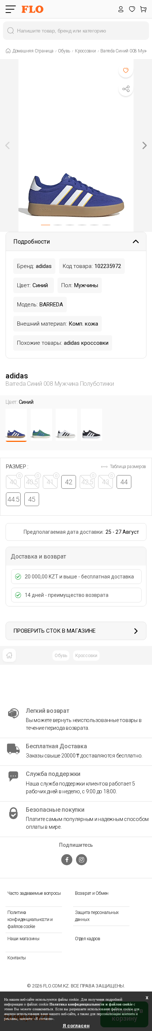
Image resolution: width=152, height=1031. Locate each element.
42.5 (87, 482)
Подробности (31, 241)
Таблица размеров (127, 466)
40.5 (32, 482)
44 (124, 482)
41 (50, 482)
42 (68, 482)
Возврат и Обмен (91, 893)
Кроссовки (86, 655)
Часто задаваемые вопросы (34, 893)
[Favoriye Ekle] (125, 70)
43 (105, 482)
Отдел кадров (87, 938)
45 (31, 499)
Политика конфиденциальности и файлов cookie (30, 919)
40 (13, 482)
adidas (17, 375)
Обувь (61, 655)
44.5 (13, 499)
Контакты (16, 957)
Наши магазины (23, 938)
